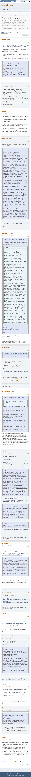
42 (21, 32)
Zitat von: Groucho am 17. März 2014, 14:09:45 (15, 239)
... (20, 32)
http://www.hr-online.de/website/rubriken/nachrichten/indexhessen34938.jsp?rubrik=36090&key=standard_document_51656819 (15, 462)
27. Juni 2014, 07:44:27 (6, 686)
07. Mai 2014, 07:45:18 (6, 545)
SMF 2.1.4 (9, 775)
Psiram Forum (7, 5)
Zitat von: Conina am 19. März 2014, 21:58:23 (14, 397)
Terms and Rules (13, 773)
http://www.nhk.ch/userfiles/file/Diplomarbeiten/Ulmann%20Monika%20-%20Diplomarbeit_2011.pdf (15, 45)
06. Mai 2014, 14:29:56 (6, 453)
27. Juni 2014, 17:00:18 (6, 739)
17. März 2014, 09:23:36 (7, 42)
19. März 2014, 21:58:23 (7, 350)
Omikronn (5, 233)
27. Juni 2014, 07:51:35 (6, 710)
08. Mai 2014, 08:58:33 (6, 592)
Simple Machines (20, 775)
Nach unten (4, 32)
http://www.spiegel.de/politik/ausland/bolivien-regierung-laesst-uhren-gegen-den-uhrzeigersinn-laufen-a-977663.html (14, 694)
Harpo (4, 708)
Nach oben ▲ (21, 773)
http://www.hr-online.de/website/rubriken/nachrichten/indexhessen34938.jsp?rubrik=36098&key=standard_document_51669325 (15, 600)
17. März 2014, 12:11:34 (7, 86)
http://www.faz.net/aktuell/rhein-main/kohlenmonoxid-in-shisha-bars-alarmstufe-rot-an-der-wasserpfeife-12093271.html (15, 500)
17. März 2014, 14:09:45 (7, 141)
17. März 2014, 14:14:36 (7, 235)
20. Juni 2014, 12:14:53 (6, 616)
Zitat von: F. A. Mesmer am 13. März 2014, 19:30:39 (16, 353)
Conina (4, 347)
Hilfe (8, 773)
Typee (4, 451)
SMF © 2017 (14, 775)
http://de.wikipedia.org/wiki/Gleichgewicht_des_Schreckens (15, 421)
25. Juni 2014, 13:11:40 (6, 638)
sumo (4, 84)
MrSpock (5, 543)
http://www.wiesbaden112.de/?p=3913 (12, 520)
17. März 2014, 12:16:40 (7, 113)
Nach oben (4, 761)
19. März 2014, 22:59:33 (7, 393)
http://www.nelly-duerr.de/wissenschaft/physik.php (15, 223)
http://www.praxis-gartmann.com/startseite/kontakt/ (15, 58)
